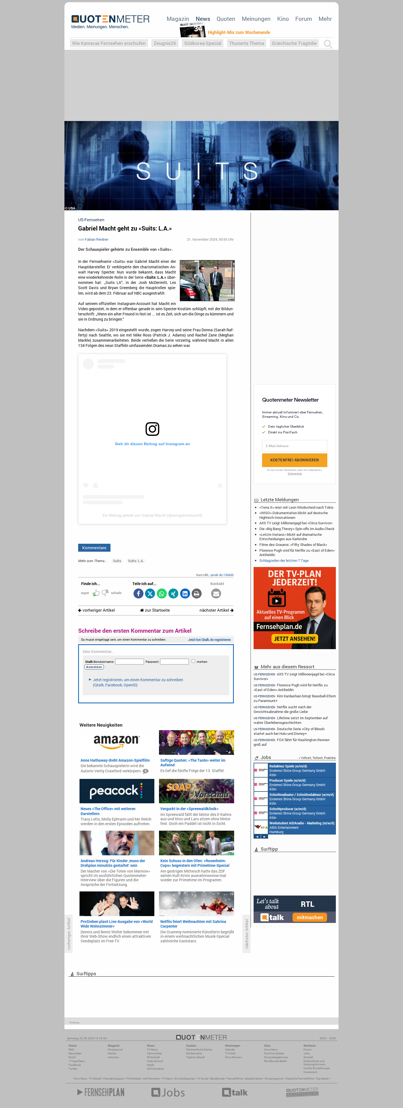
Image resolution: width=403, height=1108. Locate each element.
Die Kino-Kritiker (274, 1053)
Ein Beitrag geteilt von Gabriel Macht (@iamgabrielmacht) (152, 515)
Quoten (226, 18)
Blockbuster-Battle (275, 1061)
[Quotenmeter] (110, 22)
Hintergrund (115, 1049)
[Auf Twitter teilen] (150, 594)
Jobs (306, 1053)
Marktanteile (194, 1053)
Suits (117, 561)
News (203, 18)
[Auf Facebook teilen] (138, 594)
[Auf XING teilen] (173, 594)
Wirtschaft (153, 1057)
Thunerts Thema (246, 43)
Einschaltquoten (185, 1078)
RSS (71, 1049)
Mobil (72, 1057)
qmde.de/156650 (222, 575)
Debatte (230, 1049)
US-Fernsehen (155, 1068)
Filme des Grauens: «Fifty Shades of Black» (293, 544)
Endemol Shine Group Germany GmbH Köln (297, 770)
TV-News (152, 1049)
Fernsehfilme (235, 1078)
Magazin (178, 18)
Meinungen (256, 18)
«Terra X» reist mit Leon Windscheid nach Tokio (296, 507)
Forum (303, 18)
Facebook (75, 1065)
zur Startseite (157, 610)
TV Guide (202, 1078)
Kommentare (94, 547)
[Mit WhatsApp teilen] (162, 594)
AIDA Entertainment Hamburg (301, 827)
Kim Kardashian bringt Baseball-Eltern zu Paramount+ (295, 698)
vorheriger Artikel (98, 610)
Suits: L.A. (136, 561)
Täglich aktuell (195, 1057)
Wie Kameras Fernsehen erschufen (109, 43)
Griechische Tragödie (294, 43)
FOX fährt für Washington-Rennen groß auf (292, 742)
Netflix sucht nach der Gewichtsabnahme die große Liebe (282, 709)
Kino (283, 18)
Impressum (310, 1072)
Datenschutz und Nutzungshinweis (314, 1062)
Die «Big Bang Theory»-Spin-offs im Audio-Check (296, 528)
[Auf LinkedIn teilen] (185, 594)
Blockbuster (217, 1078)
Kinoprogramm (274, 1078)
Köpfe (150, 1065)
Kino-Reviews (233, 1057)
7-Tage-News (77, 1061)
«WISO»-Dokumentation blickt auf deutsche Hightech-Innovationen (293, 515)
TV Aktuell (95, 1078)
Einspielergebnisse (276, 1057)
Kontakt (308, 1057)
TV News (167, 1078)
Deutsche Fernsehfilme (300, 1078)
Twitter (73, 1068)
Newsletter (75, 1053)
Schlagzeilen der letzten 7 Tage (284, 560)
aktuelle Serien (254, 1078)
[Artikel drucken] (197, 594)
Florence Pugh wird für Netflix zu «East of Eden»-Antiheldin (297, 552)
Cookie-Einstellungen (316, 1068)
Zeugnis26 (165, 43)
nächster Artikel (215, 610)
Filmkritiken (133, 1078)
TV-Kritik (230, 1053)
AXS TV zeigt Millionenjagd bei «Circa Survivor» (296, 522)
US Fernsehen (151, 1078)
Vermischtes (154, 1053)
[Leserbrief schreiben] (216, 594)
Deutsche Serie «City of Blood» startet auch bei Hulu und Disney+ (289, 731)
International (155, 1061)
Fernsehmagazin (113, 1078)
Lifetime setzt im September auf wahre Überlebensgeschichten (291, 720)
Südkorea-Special (202, 43)
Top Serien (322, 1078)
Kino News (80, 1078)
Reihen (112, 1053)
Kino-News (271, 1049)
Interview (113, 1057)
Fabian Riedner (96, 239)
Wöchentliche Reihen (199, 1049)
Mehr (325, 18)
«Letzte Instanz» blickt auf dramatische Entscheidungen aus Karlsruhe (290, 536)
